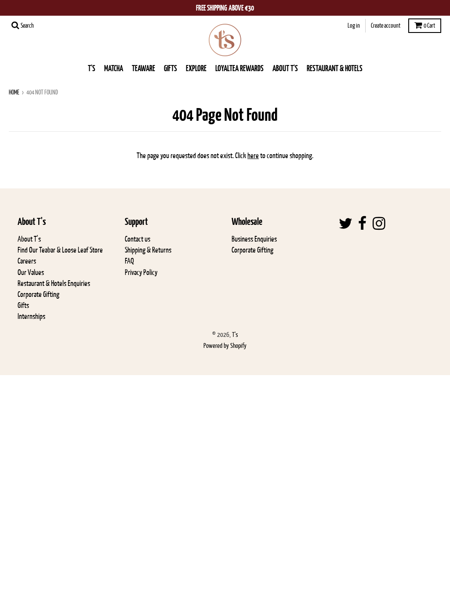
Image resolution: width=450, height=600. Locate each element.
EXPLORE (196, 68)
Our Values (31, 272)
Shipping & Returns (148, 250)
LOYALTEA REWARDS (239, 68)
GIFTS (170, 68)
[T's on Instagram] (379, 223)
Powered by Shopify (225, 345)
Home (14, 92)
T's (91, 68)
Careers (27, 261)
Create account (385, 25)
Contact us (137, 239)
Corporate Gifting (38, 294)
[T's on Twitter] (345, 223)
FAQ (129, 261)
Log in (354, 25)
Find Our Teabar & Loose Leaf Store (60, 250)
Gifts (23, 305)
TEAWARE (143, 68)
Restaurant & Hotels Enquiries (54, 283)
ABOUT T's (285, 68)
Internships (31, 316)
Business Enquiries (254, 239)
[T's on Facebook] (362, 223)
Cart (429, 25)
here (253, 155)
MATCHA (113, 68)
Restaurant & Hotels (335, 68)
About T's (29, 239)
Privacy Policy (141, 272)
